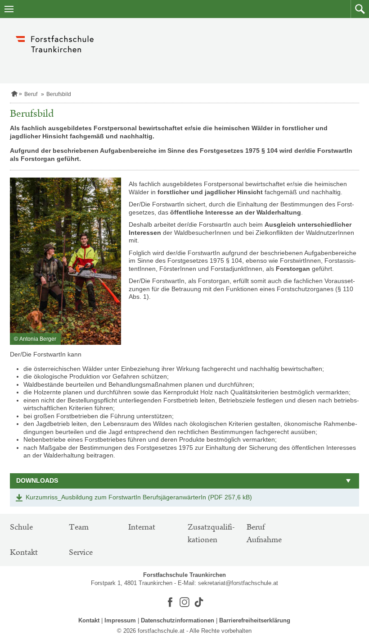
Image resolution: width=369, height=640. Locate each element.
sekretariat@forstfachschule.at (238, 583)
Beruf (30, 94)
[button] (360, 9)
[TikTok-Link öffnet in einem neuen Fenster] (199, 602)
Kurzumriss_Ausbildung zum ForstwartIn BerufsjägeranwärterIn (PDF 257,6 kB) (139, 497)
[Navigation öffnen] (9, 9)
